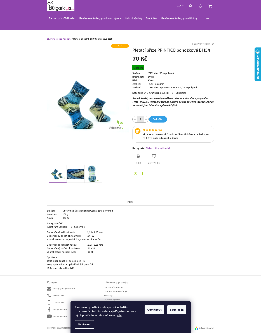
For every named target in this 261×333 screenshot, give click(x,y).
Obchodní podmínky (113, 287)
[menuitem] (62, 18)
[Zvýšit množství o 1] (146, 119)
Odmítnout (154, 310)
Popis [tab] (130, 202)
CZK (179, 6)
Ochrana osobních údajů (116, 291)
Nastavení (84, 324)
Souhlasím (177, 310)
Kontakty (108, 295)
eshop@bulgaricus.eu (64, 288)
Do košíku (158, 119)
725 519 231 (58, 302)
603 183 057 (58, 295)
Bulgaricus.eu (60, 316)
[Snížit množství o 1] (135, 119)
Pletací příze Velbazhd (158, 148)
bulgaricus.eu (60, 309)
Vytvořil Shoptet (206, 328)
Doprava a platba (112, 299)
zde (119, 315)
